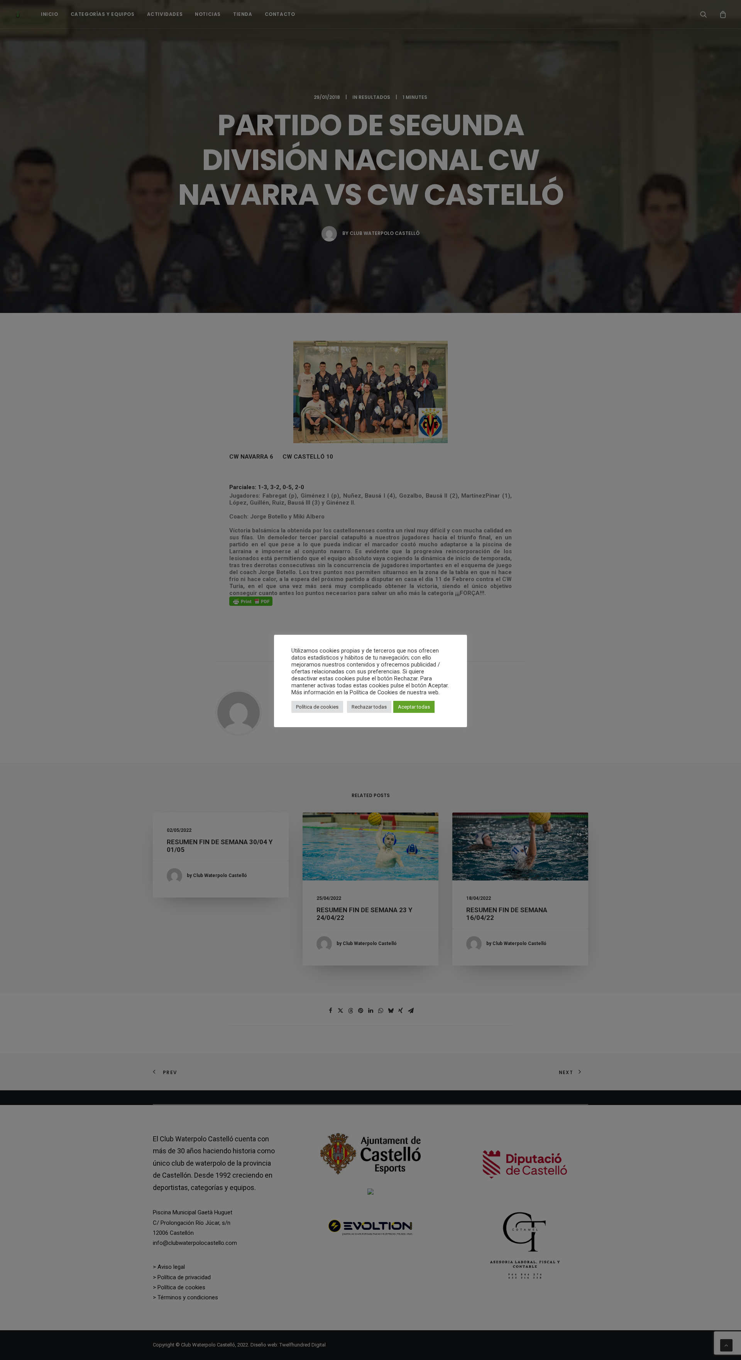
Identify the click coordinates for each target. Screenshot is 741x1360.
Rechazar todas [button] (369, 707)
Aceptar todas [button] (414, 707)
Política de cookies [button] (317, 707)
